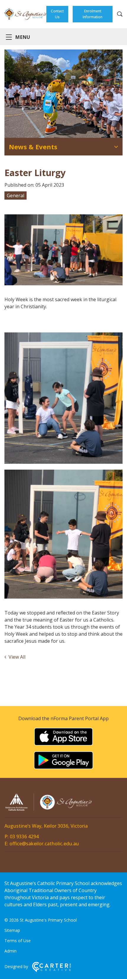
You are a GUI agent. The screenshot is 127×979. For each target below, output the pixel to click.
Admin (10, 951)
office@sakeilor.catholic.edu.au (44, 843)
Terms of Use (17, 940)
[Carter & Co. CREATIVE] (51, 970)
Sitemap (12, 930)
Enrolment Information (92, 14)
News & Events (33, 146)
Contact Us (57, 14)
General (15, 195)
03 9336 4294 (24, 836)
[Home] (48, 809)
